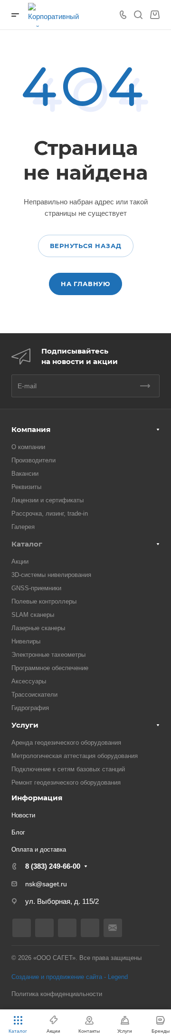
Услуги (24, 724)
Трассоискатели (34, 694)
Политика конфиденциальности (56, 994)
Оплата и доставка (38, 849)
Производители (33, 460)
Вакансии (24, 473)
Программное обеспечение (49, 667)
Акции (19, 561)
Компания (30, 429)
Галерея (23, 526)
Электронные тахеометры (48, 654)
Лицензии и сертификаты (47, 500)
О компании (28, 447)
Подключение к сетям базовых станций (68, 769)
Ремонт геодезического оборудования (66, 782)
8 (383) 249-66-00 (52, 866)
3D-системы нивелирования (51, 574)
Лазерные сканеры (38, 628)
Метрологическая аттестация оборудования (74, 755)
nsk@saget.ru (46, 884)
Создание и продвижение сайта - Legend (69, 976)
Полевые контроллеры (43, 601)
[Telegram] (67, 928)
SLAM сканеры (32, 614)
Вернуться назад (86, 245)
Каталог (26, 543)
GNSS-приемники (36, 588)
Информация (36, 797)
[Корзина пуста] (155, 15)
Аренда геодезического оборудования (66, 742)
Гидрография (30, 707)
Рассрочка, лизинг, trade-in (49, 513)
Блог (18, 832)
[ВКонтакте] (21, 928)
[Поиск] (137, 14)
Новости (23, 815)
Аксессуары (28, 681)
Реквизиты (26, 486)
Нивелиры (25, 641)
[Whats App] (90, 928)
